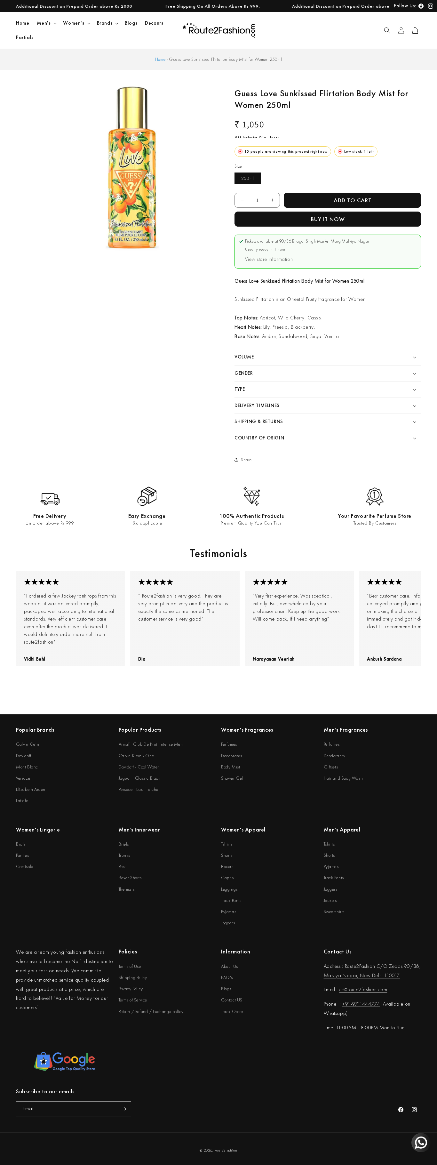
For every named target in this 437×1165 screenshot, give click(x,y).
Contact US (231, 1000)
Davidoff (23, 756)
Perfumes (229, 744)
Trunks (125, 855)
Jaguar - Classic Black (140, 778)
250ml (247, 178)
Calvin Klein (27, 744)
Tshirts (226, 844)
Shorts (227, 855)
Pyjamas (228, 911)
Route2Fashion (226, 1150)
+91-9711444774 (361, 1003)
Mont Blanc (27, 767)
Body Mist (230, 767)
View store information (269, 259)
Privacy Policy (131, 989)
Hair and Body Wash (343, 778)
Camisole (24, 866)
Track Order (232, 1011)
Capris (227, 877)
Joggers (228, 923)
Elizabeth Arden (30, 789)
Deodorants (231, 756)
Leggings (229, 889)
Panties (22, 855)
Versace (23, 778)
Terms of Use (130, 966)
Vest (122, 866)
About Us (229, 966)
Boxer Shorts (130, 877)
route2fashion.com (367, 989)
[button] (46, 23)
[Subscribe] (124, 1108)
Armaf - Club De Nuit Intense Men (151, 744)
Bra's (21, 844)
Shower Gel (232, 778)
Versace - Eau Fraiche (139, 789)
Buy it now (328, 219)
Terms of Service (133, 1000)
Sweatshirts (334, 911)
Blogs (226, 989)
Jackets (330, 900)
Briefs (124, 844)
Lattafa (22, 800)
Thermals (127, 889)
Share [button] (246, 459)
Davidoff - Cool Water (139, 767)
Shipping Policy (133, 977)
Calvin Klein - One (136, 756)
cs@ (343, 989)
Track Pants (231, 900)
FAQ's (227, 977)
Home (160, 59)
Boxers (227, 866)
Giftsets (331, 767)
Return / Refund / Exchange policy (151, 1011)
